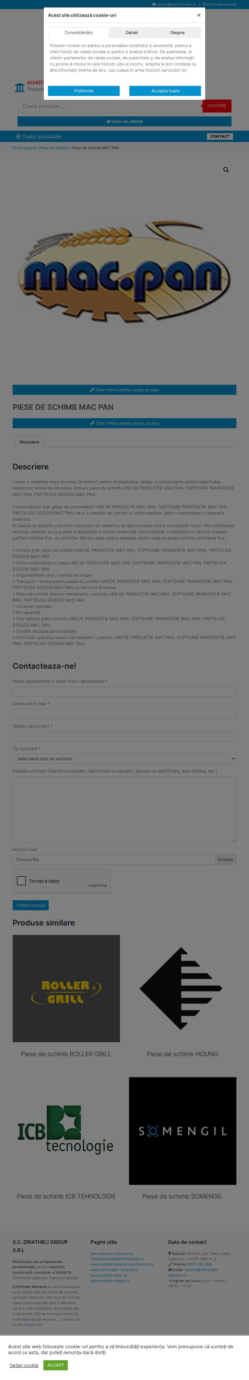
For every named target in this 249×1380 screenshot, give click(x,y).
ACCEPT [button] (55, 1365)
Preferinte (83, 90)
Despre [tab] (177, 32)
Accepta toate (165, 90)
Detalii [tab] (132, 32)
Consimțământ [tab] (79, 32)
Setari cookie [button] (24, 1365)
